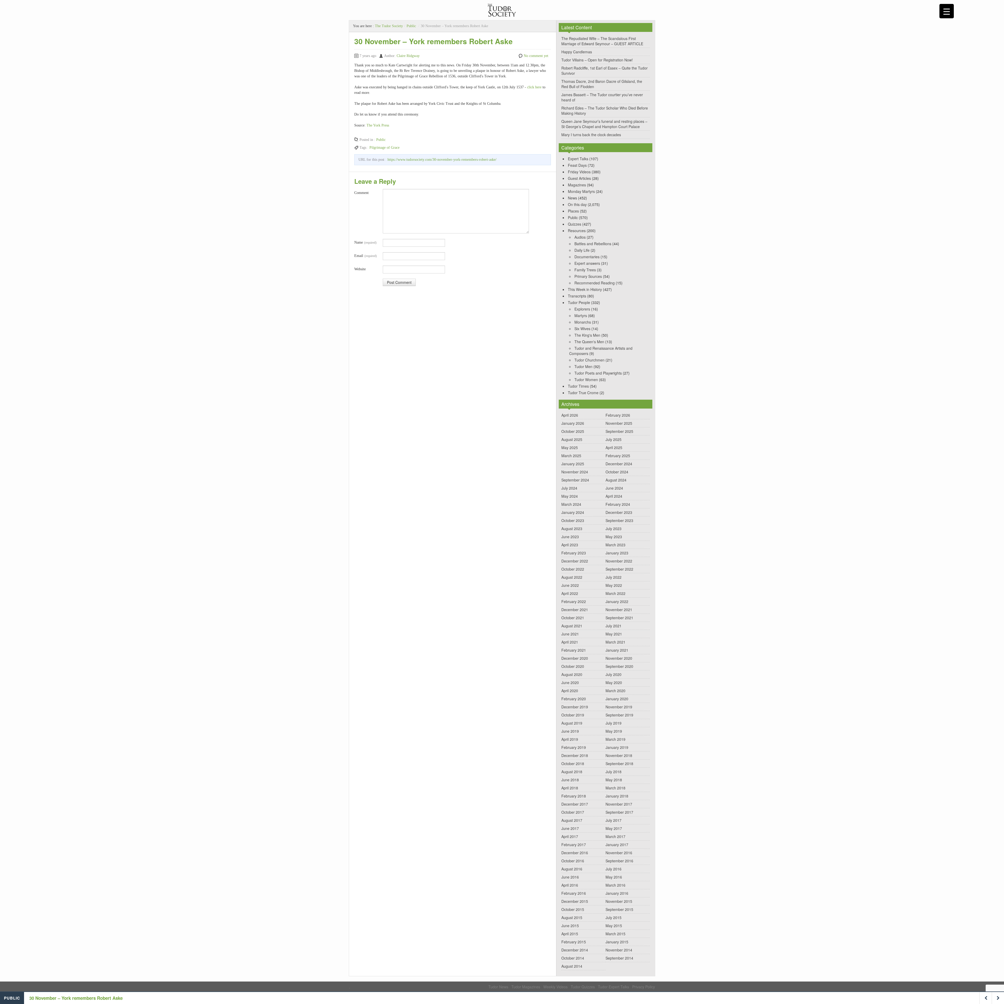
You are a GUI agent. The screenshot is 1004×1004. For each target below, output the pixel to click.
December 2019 (574, 706)
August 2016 (571, 868)
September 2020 (619, 666)
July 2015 (613, 917)
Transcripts (577, 296)
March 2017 (615, 836)
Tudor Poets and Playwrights (598, 373)
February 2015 (573, 941)
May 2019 (614, 731)
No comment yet (536, 56)
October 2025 (572, 431)
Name (365, 242)
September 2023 (619, 520)
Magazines (577, 184)
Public (411, 26)
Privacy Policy (643, 986)
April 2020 (569, 690)
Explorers (582, 309)
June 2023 (570, 536)
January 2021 (617, 650)
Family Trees (585, 269)
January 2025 (572, 463)
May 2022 (614, 585)
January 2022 (617, 601)
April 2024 (614, 496)
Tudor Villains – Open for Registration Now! (597, 59)
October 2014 (572, 958)
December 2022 (574, 561)
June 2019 (570, 731)
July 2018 (613, 771)
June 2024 (614, 488)
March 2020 (615, 690)
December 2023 (619, 512)
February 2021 (573, 650)
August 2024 (616, 480)
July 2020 (613, 674)
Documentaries (587, 256)
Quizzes (574, 224)
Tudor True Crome (583, 392)
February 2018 (573, 796)
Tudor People (579, 302)
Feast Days (577, 165)
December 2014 (574, 950)
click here (534, 87)
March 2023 (615, 544)
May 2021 (614, 633)
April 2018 (569, 787)
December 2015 (574, 901)
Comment (361, 193)
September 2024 (575, 480)
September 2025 (619, 431)
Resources (577, 230)
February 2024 (618, 504)
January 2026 (572, 423)
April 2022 (569, 593)
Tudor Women (586, 379)
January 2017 (617, 844)
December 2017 (574, 804)
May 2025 (569, 447)
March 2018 (615, 787)
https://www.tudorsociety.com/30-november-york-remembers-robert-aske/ (442, 160)
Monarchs (582, 322)
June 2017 (570, 828)
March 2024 (571, 504)
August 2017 (571, 820)
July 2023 (613, 528)
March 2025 (571, 455)
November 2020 (619, 658)
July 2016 (613, 868)
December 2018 (574, 755)
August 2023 (571, 528)
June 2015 (570, 925)
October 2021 (572, 617)
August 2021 (571, 625)
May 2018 (614, 779)
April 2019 (569, 739)
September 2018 (619, 763)
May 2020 (614, 682)
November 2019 (619, 706)
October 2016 (572, 860)
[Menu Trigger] (946, 11)
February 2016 (573, 893)
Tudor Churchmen (589, 360)
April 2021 (569, 642)
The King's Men (587, 335)
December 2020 (574, 658)
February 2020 (573, 698)
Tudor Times (578, 386)
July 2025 (613, 439)
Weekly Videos (555, 986)
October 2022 (572, 569)
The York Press (378, 125)
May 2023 (614, 536)
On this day (577, 204)
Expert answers (587, 263)
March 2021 (615, 642)
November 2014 (619, 950)
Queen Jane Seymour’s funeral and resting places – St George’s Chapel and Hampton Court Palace (604, 124)
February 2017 (573, 844)
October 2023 (572, 520)
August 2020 (571, 674)
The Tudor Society (389, 26)
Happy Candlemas (576, 51)
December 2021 (574, 609)
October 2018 (572, 763)
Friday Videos (579, 171)
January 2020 (617, 698)
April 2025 (614, 447)
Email (365, 256)
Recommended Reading (594, 282)
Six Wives (582, 328)
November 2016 (619, 852)
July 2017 (613, 820)
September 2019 (619, 715)
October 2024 (617, 471)
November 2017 (619, 804)
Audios (580, 237)
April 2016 (569, 885)
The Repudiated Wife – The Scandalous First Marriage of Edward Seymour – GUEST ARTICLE (602, 41)
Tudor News (498, 986)
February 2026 (618, 415)
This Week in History (585, 289)
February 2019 (573, 747)
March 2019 (615, 739)
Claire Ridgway (408, 56)
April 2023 (569, 544)
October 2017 (572, 812)
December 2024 (619, 463)
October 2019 (572, 715)
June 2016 (570, 877)
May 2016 (614, 877)
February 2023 (573, 552)
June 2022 (570, 585)
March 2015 (615, 933)
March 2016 (615, 885)
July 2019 (613, 723)
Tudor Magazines (525, 986)
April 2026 (569, 415)
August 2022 (571, 577)
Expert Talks (578, 158)
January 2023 (617, 552)
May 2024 (569, 496)
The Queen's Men (589, 341)
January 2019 (617, 747)
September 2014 (619, 958)
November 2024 (574, 471)
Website (360, 269)
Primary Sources (588, 276)
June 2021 (570, 633)
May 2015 (614, 925)
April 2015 (569, 933)
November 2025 (619, 423)
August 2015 (571, 917)
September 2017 (619, 812)
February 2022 (573, 601)
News (572, 197)
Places (573, 211)
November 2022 (619, 561)
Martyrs (580, 315)
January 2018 (617, 796)
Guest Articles (579, 178)
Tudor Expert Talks (613, 986)
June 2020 (570, 682)
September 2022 (619, 569)
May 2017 (614, 828)
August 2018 (571, 771)
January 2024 (572, 512)
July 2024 (569, 488)
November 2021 (619, 609)
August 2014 (571, 966)
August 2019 (571, 723)
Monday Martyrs (581, 191)
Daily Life (582, 250)
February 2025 (618, 455)
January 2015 (617, 941)
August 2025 (571, 439)
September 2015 (619, 909)
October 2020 (572, 666)
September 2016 (619, 860)
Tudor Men (583, 366)
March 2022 (615, 593)
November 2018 (619, 755)
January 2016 (617, 893)
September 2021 (619, 617)
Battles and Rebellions (592, 243)
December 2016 (574, 852)
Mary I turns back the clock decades (591, 134)
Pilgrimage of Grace (384, 148)
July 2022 (613, 577)
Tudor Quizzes (583, 986)
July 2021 (613, 625)
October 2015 (572, 909)
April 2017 (569, 836)
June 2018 (570, 779)
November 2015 (619, 901)
